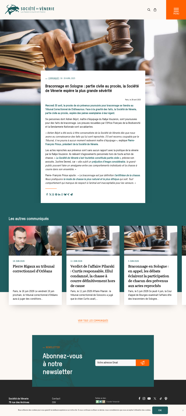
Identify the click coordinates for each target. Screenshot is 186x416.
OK (160, 410)
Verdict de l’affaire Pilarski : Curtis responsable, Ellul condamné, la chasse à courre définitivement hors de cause (92, 276)
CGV (54, 402)
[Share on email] (71, 194)
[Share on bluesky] (65, 194)
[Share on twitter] (50, 194)
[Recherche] (147, 9)
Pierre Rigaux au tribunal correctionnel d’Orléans (34, 269)
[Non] (183, 410)
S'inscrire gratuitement (142, 362)
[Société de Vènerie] (30, 9)
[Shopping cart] (153, 9)
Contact (56, 399)
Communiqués (53, 79)
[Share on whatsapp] (62, 194)
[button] (35, 241)
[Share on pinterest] (56, 194)
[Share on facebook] (47, 194)
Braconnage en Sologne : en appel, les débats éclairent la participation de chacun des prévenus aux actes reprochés (148, 276)
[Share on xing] (68, 194)
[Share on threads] (53, 194)
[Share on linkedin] (59, 194)
